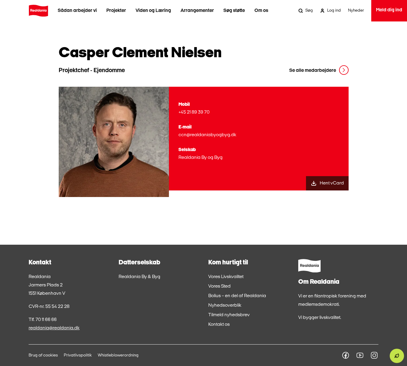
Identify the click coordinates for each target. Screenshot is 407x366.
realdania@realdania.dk (54, 328)
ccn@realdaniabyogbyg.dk (207, 135)
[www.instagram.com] (374, 355)
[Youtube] (360, 355)
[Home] (38, 11)
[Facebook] (345, 355)
